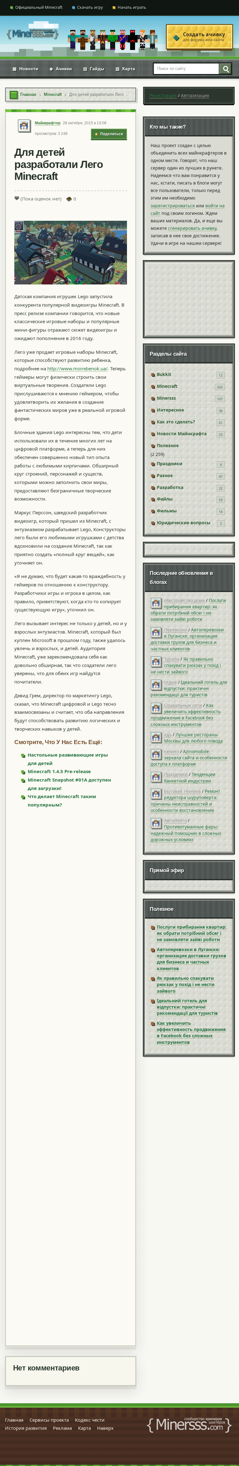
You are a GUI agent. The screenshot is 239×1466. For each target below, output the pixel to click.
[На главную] (33, 37)
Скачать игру (90, 7)
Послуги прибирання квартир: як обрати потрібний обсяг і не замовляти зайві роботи (188, 609)
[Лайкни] (16, 197)
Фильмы (167, 511)
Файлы (165, 499)
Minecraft (167, 386)
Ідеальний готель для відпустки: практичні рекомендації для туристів (189, 688)
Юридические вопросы (183, 523)
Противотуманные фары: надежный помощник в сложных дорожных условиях (186, 833)
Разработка (170, 487)
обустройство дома (184, 600)
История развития (26, 1428)
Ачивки (60, 68)
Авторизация (195, 95)
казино (171, 751)
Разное (165, 475)
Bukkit (164, 374)
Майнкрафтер (47, 123)
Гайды (93, 68)
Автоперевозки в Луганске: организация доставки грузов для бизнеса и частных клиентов (187, 639)
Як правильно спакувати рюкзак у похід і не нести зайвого (186, 665)
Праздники (169, 463)
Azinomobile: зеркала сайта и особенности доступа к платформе (189, 757)
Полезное (168, 445)
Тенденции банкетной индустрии (189, 777)
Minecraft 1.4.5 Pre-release (59, 771)
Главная (14, 1420)
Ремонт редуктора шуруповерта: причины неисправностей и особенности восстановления (185, 800)
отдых (170, 682)
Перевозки (175, 630)
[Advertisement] (70, 1076)
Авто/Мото (175, 820)
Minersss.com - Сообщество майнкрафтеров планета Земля (189, 1425)
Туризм (171, 659)
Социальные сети (183, 705)
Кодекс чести (90, 1420)
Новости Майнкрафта (182, 434)
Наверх (105, 1428)
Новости (25, 68)
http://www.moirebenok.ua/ (77, 368)
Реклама (62, 1428)
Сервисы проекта (49, 1420)
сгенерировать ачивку (192, 228)
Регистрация (163, 95)
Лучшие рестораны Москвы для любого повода (193, 738)
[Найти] (225, 68)
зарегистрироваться (173, 206)
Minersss (166, 398)
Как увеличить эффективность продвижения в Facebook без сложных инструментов (186, 714)
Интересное (170, 410)
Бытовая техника (182, 791)
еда (167, 735)
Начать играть (132, 7)
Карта (125, 68)
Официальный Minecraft (39, 7)
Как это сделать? (176, 422)
